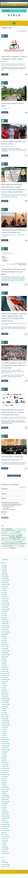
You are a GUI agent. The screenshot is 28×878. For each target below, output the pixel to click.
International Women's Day (17, 546)
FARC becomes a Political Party (12, 462)
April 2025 (4, 600)
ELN (24, 422)
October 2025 (5, 588)
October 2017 (5, 778)
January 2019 (5, 747)
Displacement (11, 70)
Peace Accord (15, 202)
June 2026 (4, 573)
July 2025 (4, 594)
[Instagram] (9, 15)
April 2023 (4, 648)
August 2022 (5, 662)
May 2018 (4, 763)
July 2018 (4, 759)
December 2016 (5, 794)
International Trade (9, 546)
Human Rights (13, 200)
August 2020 (5, 712)
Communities (4, 538)
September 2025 (5, 590)
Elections (19, 539)
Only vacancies (6, 513)
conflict (6, 70)
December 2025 (5, 586)
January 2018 (5, 772)
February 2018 (5, 770)
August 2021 (5, 687)
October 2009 (5, 854)
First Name (4, 499)
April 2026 (4, 577)
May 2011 (4, 850)
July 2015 (4, 811)
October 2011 (5, 844)
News (12, 69)
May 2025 (4, 598)
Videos (12, 152)
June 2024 (4, 621)
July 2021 (4, 689)
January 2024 (5, 629)
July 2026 (4, 571)
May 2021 (4, 693)
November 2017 (5, 776)
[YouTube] (17, 15)
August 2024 (5, 617)
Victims (23, 552)
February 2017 (5, 792)
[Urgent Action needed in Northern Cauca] (14, 99)
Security (3, 550)
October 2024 (5, 612)
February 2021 (5, 699)
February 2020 (5, 722)
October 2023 (5, 635)
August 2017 (5, 782)
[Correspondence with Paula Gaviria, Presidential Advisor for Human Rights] (14, 265)
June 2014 (4, 825)
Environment (4, 424)
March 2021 (4, 697)
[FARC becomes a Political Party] (14, 452)
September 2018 (5, 755)
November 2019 (5, 728)
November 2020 (5, 705)
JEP (25, 546)
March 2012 (4, 840)
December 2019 (5, 726)
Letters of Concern (21, 282)
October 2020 (5, 708)
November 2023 (5, 633)
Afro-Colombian (12, 201)
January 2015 (5, 819)
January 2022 (5, 677)
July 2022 (4, 664)
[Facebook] (14, 15)
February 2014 (5, 827)
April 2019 (4, 741)
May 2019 (4, 739)
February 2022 (5, 674)
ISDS (23, 546)
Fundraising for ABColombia (9, 515)
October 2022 (5, 658)
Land (5, 547)
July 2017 (4, 784)
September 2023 (5, 637)
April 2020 (4, 718)
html (4, 519)
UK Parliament (11, 286)
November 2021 (5, 681)
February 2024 (5, 627)
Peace (23, 70)
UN (12, 552)
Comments (5, 870)
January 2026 (5, 583)
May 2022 (4, 668)
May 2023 (4, 646)
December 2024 (5, 608)
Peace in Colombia (22, 424)
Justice (2, 547)
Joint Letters (19, 200)
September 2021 (5, 685)
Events (12, 240)
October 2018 (5, 753)
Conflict (12, 329)
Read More (4, 80)
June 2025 (4, 596)
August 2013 (5, 834)
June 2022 (4, 666)
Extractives (12, 541)
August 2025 (5, 592)
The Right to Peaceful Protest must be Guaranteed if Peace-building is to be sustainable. (14, 371)
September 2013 (5, 832)
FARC (19, 464)
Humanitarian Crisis (5, 543)
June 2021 (4, 691)
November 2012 (5, 836)
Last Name (3, 503)
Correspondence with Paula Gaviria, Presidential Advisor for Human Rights (13, 277)
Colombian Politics (22, 536)
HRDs (25, 201)
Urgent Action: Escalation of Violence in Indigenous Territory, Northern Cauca (14, 64)
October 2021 (5, 683)
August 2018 (5, 757)
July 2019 (4, 734)
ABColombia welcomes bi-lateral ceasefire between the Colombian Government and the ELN (12, 418)
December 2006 (5, 859)
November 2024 (5, 610)
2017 (26, 36)
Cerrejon (23, 534)
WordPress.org (5, 872)
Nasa (20, 70)
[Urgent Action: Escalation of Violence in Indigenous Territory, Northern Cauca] (14, 52)
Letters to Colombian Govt (6, 283)
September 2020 (5, 710)
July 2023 (4, 641)
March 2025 (4, 602)
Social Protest (16, 550)
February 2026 (5, 581)
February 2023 (5, 652)
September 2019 (5, 730)
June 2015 (4, 813)
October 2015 (5, 805)
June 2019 (4, 737)
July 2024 (4, 619)
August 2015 (5, 809)
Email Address (4, 494)
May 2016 (4, 799)
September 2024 (5, 614)
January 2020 (5, 724)
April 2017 (4, 790)
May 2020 (4, 716)
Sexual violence (9, 550)
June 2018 (4, 761)
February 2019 (5, 745)
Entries (5, 868)
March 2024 (4, 625)
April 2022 (4, 670)
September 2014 (5, 823)
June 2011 (4, 848)
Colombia (16, 536)
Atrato (17, 201)
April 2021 (4, 695)
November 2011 (5, 842)
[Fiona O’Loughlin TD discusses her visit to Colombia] (14, 137)
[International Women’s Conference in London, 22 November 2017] (14, 225)
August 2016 (5, 796)
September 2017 (5, 780)
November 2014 (5, 821)
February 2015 (5, 817)
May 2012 (4, 838)
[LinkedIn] (19, 15)
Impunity (3, 202)
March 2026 (4, 579)
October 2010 (5, 852)
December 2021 (5, 679)
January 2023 (5, 654)
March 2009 (4, 856)
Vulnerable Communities (18, 69)
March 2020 (4, 720)
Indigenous (16, 70)
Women (21, 240)
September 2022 (5, 660)
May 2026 (4, 575)
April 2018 (4, 765)
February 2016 (5, 801)
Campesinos (18, 377)
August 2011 (5, 846)
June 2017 (4, 786)
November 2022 (5, 656)
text (4, 520)
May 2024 (4, 623)
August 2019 (5, 732)
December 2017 (5, 774)
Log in (3, 866)
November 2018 (5, 751)
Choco (9, 285)
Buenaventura (4, 285)
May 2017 (4, 788)
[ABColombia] (14, 21)
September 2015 (5, 807)
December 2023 (5, 631)
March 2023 (4, 650)
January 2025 (5, 606)
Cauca (2, 70)
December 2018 (5, 749)
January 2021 (5, 701)
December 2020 (5, 703)
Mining (8, 547)
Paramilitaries (8, 202)
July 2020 (4, 714)
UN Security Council (15, 466)
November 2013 (5, 830)
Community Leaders (11, 538)
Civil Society (21, 201)
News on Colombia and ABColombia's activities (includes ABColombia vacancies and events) (12, 510)
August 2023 (5, 639)
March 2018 (4, 768)
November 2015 (5, 803)
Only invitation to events (8, 512)
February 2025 (5, 604)
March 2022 (4, 672)
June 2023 (4, 643)
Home (23, 36)
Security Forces (8, 378)
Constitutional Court (5, 539)
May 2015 (4, 815)
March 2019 (4, 743)
